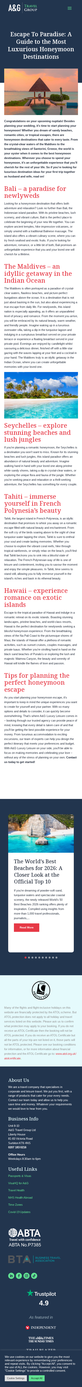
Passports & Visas (19, 1175)
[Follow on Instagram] (26, 1276)
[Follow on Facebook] (19, 1276)
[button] (26, 958)
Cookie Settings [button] (16, 1378)
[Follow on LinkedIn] (11, 1276)
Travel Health (16, 1190)
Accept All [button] (36, 1378)
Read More (27, 927)
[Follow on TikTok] (34, 1276)
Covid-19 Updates (19, 1212)
